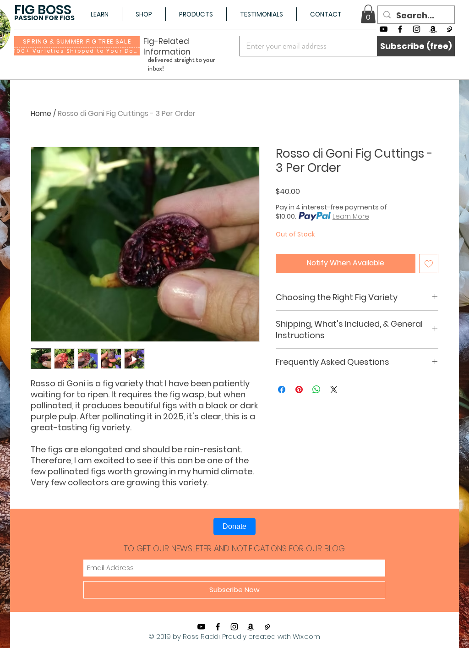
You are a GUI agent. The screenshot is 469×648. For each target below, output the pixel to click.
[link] (368, 14)
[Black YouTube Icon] (383, 29)
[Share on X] (333, 389)
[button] (99, 14)
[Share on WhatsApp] (316, 389)
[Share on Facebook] (281, 389)
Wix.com (306, 636)
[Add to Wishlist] (428, 263)
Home (41, 113)
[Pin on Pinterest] (299, 389)
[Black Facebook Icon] (400, 29)
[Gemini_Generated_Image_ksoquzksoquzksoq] (449, 29)
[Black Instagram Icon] (416, 29)
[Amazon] (433, 29)
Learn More (351, 216)
